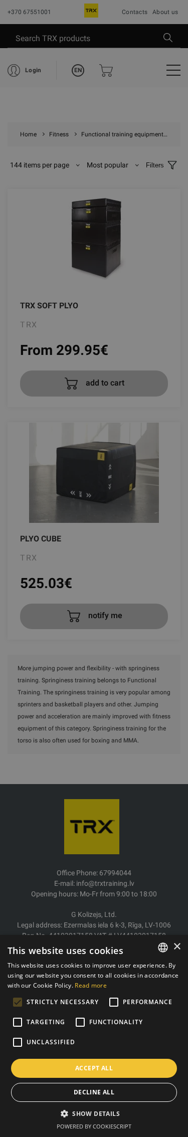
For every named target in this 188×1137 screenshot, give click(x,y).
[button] (94, 1113)
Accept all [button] (94, 1068)
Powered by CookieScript (94, 1126)
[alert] (94, 568)
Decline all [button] (94, 1092)
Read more (91, 985)
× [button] (176, 947)
